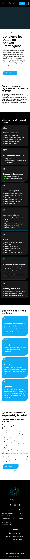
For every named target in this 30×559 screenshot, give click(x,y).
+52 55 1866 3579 (16, 539)
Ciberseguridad (6, 515)
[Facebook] (10, 505)
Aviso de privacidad (15, 556)
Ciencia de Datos (6, 522)
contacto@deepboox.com (16, 536)
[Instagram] (15, 505)
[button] (27, 3)
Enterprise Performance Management (8, 519)
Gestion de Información (8, 513)
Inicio (19, 513)
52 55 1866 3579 (16, 533)
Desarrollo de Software (8, 524)
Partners (20, 518)
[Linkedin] (19, 505)
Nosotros (20, 515)
